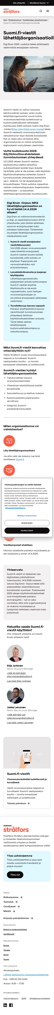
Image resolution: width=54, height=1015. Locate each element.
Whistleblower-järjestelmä (40, 998)
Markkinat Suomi (37, 3)
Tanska (6, 950)
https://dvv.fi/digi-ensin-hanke (27, 129)
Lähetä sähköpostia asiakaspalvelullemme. (26, 974)
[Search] (41, 11)
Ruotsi (6, 945)
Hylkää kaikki (27, 523)
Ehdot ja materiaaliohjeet (15, 929)
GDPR (23, 998)
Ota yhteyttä (19, 3)
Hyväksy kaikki (27, 530)
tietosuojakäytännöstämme (15, 508)
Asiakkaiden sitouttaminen (35, 20)
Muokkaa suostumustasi (27, 516)
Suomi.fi (20, 459)
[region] (27, 507)
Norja (6, 955)
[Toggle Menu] (48, 11)
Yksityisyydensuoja (10, 998)
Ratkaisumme (14, 20)
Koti (5, 20)
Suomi (6, 959)
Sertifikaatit (8, 934)
